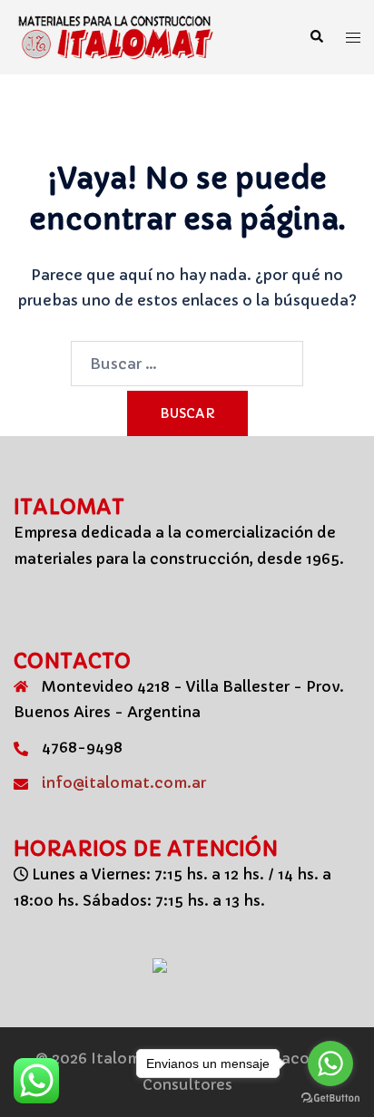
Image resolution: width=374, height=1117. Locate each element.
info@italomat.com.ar (124, 782)
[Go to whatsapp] (330, 1063)
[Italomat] (121, 35)
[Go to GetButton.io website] (330, 1098)
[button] (316, 37)
